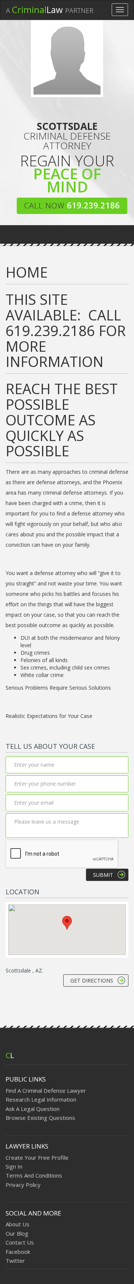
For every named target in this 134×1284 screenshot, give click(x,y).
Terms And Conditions (34, 1175)
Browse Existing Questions (40, 1117)
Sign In (14, 1166)
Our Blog (17, 1233)
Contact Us (20, 1242)
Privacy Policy (23, 1184)
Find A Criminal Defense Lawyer (46, 1090)
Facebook (18, 1251)
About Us (17, 1224)
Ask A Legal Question (33, 1108)
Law (49, 9)
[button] (67, 923)
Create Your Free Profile (37, 1157)
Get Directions (91, 980)
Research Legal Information (41, 1099)
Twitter (15, 1260)
